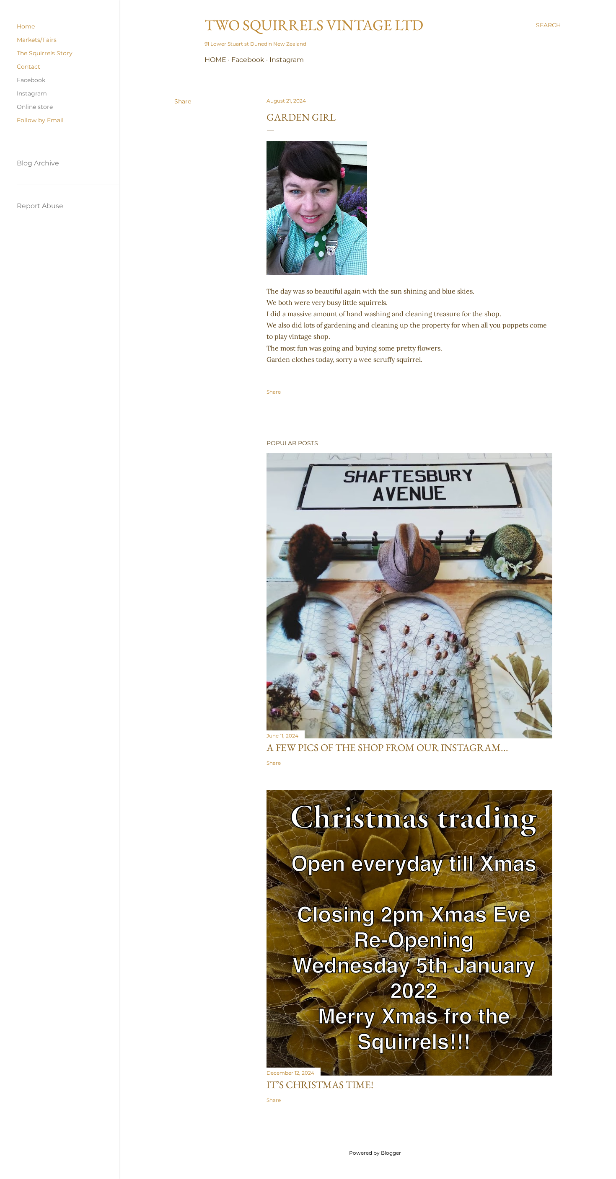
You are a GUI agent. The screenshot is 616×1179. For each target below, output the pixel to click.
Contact (28, 66)
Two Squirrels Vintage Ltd (313, 25)
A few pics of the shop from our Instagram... (387, 747)
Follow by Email (40, 120)
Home (215, 60)
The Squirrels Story (44, 53)
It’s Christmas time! (320, 1084)
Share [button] (182, 101)
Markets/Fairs (37, 40)
